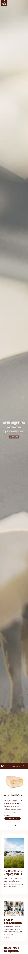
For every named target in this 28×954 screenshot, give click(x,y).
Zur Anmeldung (14, 436)
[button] (25, 766)
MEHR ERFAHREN (7, 890)
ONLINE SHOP (14, 766)
